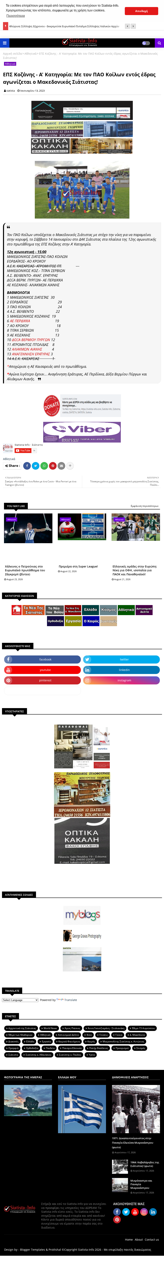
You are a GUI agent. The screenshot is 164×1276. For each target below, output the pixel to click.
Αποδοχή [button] (141, 11)
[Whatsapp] (44, 466)
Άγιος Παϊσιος (72, 1028)
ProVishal (55, 1249)
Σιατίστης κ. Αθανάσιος (38, 1054)
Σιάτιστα (13, 1054)
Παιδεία (50, 1048)
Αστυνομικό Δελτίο (68, 1035)
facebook (45, 659)
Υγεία (92, 1054)
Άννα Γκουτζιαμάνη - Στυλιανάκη (106, 1028)
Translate (70, 1000)
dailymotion (42, 691)
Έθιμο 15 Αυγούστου (143, 1028)
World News (50, 1028)
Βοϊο (89, 1035)
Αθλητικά (30, 53)
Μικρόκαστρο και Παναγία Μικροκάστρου (141, 1184)
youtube (45, 670)
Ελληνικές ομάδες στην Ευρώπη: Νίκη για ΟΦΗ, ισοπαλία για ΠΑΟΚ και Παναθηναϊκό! (135, 570)
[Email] (61, 466)
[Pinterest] (53, 466)
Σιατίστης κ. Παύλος (70, 1054)
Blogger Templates (32, 1249)
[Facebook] (27, 466)
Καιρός (91, 1041)
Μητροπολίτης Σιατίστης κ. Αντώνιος (123, 1041)
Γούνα (118, 1035)
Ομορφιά (13, 1048)
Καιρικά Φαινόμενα (69, 1041)
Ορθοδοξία (32, 1048)
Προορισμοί (122, 1048)
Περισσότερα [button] (15, 15)
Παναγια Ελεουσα (72, 1048)
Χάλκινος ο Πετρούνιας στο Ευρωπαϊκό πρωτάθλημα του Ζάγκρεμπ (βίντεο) (25, 570)
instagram (124, 680)
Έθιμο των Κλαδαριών (20, 1035)
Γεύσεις (103, 1035)
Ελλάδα (30, 1041)
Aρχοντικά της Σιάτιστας (22, 1028)
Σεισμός (140, 1048)
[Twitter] (35, 466)
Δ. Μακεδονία (137, 1035)
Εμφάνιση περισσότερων (145, 506)
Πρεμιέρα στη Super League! (78, 566)
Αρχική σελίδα (12, 53)
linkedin (124, 670)
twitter (124, 659)
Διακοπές (13, 1041)
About (139, 1239)
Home (129, 1239)
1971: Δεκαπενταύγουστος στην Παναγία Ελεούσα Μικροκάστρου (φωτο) (132, 1142)
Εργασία (46, 1041)
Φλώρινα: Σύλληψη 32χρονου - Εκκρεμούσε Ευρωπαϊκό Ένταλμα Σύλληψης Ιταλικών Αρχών (64, 26)
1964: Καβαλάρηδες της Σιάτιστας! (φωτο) (144, 1164)
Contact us (152, 1239)
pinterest (45, 680)
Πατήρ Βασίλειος (98, 1048)
